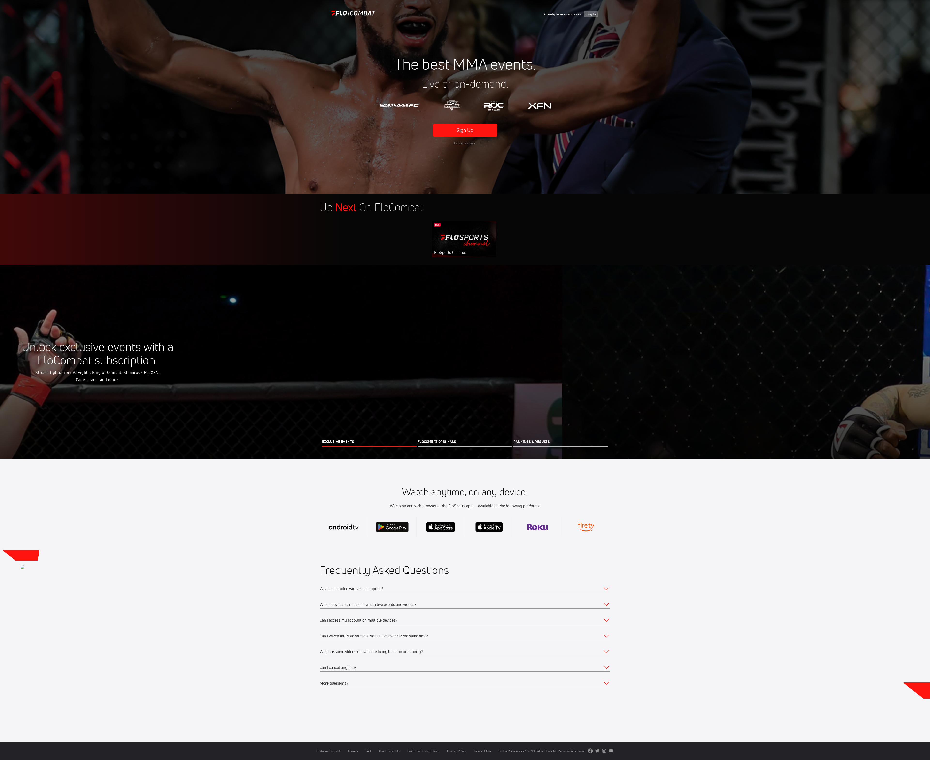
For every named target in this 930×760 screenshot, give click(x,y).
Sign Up (465, 130)
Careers (353, 751)
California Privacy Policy (423, 751)
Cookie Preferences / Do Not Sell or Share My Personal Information (542, 751)
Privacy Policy (456, 751)
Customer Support (328, 751)
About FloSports (389, 751)
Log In (591, 14)
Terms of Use (482, 751)
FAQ (368, 751)
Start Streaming (464, 244)
